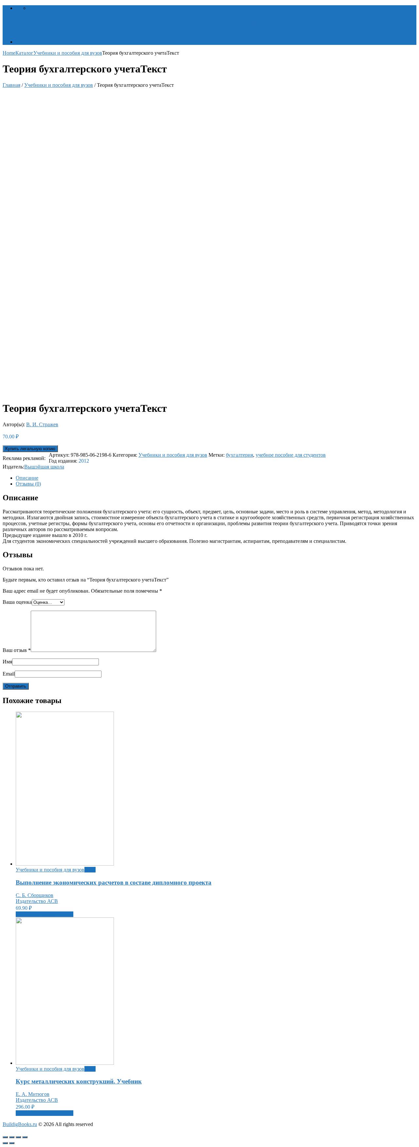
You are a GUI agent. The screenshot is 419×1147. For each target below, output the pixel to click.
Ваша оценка (17, 602)
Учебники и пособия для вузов (67, 53)
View (90, 869)
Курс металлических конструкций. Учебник (79, 1081)
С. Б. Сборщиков (34, 895)
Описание (27, 478)
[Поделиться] (11, 1137)
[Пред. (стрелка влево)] (5, 1143)
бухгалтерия (239, 455)
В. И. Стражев (42, 424)
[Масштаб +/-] (24, 1137)
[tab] (216, 478)
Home (9, 53)
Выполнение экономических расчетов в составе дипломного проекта (113, 882)
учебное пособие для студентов (291, 455)
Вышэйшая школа (44, 466)
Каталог (25, 42)
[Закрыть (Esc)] (5, 1137)
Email (9, 674)
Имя (7, 661)
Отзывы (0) (28, 484)
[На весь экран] (18, 1137)
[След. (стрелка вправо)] (11, 1143)
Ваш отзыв (17, 650)
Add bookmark (44, 8)
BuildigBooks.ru (20, 1124)
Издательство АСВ (37, 901)
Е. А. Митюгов (32, 1094)
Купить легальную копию (30, 448)
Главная (11, 85)
